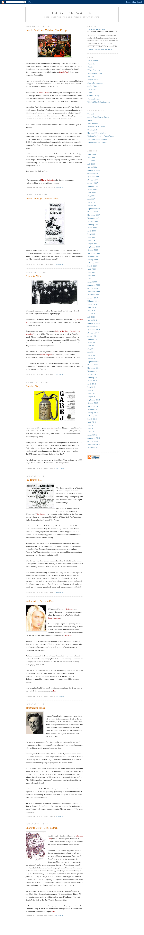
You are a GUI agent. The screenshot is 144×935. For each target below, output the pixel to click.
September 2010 (93, 323)
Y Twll (90, 67)
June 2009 (91, 275)
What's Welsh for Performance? (99, 102)
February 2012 (93, 377)
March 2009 (92, 266)
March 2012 (92, 380)
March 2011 (92, 342)
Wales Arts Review (94, 99)
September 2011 (93, 361)
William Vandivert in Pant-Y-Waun (100, 136)
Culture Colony (93, 95)
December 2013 (93, 447)
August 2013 (92, 435)
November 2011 (93, 368)
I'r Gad (89, 120)
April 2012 (91, 384)
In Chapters (91, 89)
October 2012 (92, 403)
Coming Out (92, 129)
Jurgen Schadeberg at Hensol (98, 117)
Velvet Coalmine (93, 70)
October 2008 (92, 250)
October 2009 (92, 288)
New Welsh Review (94, 73)
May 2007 (91, 195)
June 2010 (91, 313)
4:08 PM (59, 816)
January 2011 (92, 336)
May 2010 (91, 310)
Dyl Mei (90, 76)
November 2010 (93, 329)
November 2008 (93, 253)
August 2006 (92, 167)
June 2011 (91, 352)
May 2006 (91, 157)
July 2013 (91, 431)
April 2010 (91, 307)
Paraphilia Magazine (95, 83)
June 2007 (91, 199)
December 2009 (93, 294)
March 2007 (92, 189)
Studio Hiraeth (93, 86)
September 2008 (93, 246)
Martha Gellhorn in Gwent (97, 139)
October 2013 (92, 441)
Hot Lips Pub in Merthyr (96, 133)
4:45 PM (59, 187)
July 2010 (91, 317)
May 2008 (91, 234)
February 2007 (93, 186)
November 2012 (93, 406)
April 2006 (91, 154)
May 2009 (91, 272)
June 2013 (91, 428)
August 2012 (92, 396)
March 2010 (92, 304)
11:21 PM (60, 468)
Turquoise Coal (93, 79)
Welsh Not (91, 63)
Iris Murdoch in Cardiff (96, 126)
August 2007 (92, 205)
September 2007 (93, 208)
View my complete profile (99, 49)
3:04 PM (59, 916)
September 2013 (93, 438)
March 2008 (92, 227)
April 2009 (91, 269)
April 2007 (91, 192)
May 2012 (91, 387)
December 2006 (93, 180)
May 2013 (91, 425)
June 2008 (91, 237)
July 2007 (91, 202)
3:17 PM (59, 375)
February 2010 (93, 301)
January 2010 (92, 297)
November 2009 (93, 291)
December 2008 (93, 256)
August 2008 (92, 243)
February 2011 (93, 339)
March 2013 (92, 419)
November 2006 (93, 176)
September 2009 (93, 285)
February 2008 (93, 224)
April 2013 (91, 422)
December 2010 (93, 333)
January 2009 (92, 259)
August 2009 (92, 282)
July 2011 (91, 355)
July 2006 (91, 164)
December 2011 (93, 371)
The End (90, 114)
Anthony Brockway (96, 29)
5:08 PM (59, 592)
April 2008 (91, 231)
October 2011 (92, 364)
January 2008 (92, 221)
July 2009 (91, 278)
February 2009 (93, 262)
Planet (89, 92)
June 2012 (91, 390)
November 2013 (93, 444)
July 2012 (91, 393)
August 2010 (92, 320)
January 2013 (92, 412)
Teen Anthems (92, 123)
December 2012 (93, 409)
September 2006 (93, 170)
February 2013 (93, 415)
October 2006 (92, 173)
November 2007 (93, 215)
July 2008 (91, 240)
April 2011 (91, 345)
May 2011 (91, 348)
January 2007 (92, 183)
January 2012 (92, 374)
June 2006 (91, 160)
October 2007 (92, 211)
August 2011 (92, 358)
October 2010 (92, 326)
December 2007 (93, 218)
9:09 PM (59, 265)
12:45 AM (60, 696)
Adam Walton (92, 60)
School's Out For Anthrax (97, 142)
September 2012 (93, 399)
